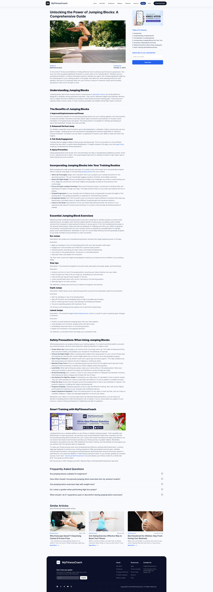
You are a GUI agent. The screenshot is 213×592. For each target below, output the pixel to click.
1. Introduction (137, 33)
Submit (83, 578)
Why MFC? (119, 566)
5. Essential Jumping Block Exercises (144, 42)
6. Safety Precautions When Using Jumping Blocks (147, 45)
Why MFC (102, 3)
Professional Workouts (122, 572)
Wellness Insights (120, 578)
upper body (120, 144)
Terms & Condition (136, 569)
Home (95, 3)
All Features (111, 3)
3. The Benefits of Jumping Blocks (143, 38)
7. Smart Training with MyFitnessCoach (144, 47)
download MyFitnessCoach (74, 456)
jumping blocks (87, 172)
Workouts (128, 3)
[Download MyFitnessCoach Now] (88, 421)
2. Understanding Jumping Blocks (143, 35)
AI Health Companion (122, 575)
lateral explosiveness (81, 313)
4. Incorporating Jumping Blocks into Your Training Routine (147, 40)
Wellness (119, 3)
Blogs (143, 3)
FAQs (149, 3)
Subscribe (148, 62)
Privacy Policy (134, 572)
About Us (133, 575)
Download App (160, 3)
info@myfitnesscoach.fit (149, 566)
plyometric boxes (99, 94)
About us (136, 3)
